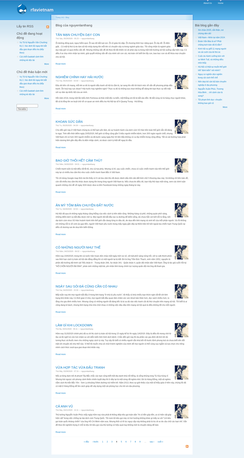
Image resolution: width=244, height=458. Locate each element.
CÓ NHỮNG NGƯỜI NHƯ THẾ (78, 247)
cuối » (160, 442)
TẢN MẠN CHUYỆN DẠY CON (78, 34)
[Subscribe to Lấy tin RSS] (47, 26)
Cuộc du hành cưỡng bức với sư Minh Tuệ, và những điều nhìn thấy (211, 59)
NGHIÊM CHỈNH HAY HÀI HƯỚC (80, 77)
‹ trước (95, 442)
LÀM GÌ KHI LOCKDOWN (74, 325)
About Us (207, 3)
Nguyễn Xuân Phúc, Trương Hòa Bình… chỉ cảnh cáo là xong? (210, 92)
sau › (152, 442)
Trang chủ (60, 17)
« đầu (86, 442)
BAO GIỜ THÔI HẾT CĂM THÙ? (79, 160)
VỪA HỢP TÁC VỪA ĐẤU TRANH (80, 367)
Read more (61, 64)
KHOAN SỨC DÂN (69, 121)
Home (220, 3)
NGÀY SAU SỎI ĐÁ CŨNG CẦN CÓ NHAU (86, 286)
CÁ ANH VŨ (64, 406)
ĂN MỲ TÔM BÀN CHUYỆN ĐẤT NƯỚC (85, 205)
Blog (67, 17)
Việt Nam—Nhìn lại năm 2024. (211, 37)
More (46, 64)
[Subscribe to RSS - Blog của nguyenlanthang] (187, 446)
